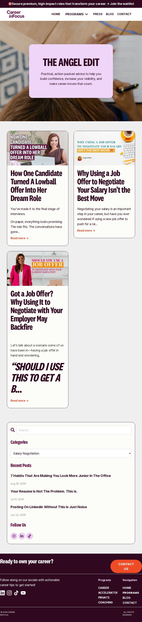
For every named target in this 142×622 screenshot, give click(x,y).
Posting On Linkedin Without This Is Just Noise (49, 507)
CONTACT (124, 14)
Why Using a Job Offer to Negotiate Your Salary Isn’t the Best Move (103, 186)
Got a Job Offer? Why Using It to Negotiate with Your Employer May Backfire (37, 310)
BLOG (110, 14)
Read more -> (20, 238)
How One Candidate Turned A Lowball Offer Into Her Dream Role (36, 186)
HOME (56, 14)
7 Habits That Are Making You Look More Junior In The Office (61, 476)
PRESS (98, 14)
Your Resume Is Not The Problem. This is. (44, 491)
